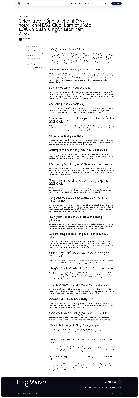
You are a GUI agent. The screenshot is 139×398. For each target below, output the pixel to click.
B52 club (59, 62)
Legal (120, 393)
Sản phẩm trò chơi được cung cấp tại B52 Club (35, 59)
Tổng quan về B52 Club (33, 50)
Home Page (88, 387)
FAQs (101, 387)
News (95, 387)
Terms (115, 393)
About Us (106, 393)
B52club (106, 366)
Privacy (111, 393)
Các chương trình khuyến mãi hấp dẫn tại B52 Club (35, 54)
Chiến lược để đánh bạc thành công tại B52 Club (34, 63)
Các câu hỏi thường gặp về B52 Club (34, 68)
